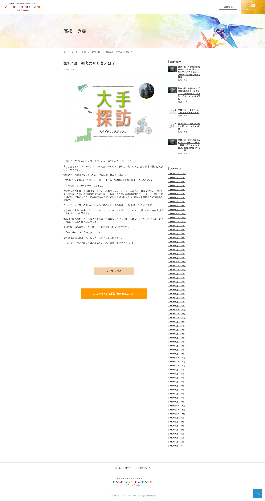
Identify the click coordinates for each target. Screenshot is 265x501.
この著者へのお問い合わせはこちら (114, 293)
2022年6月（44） (176, 246)
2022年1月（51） (176, 226)
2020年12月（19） (177, 174)
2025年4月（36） (176, 382)
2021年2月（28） (176, 182)
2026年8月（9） (176, 446)
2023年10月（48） (177, 310)
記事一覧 (96, 52)
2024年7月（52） (176, 346)
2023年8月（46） (176, 302)
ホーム (66, 52)
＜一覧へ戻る (114, 271)
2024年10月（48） (177, 358)
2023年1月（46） (176, 274)
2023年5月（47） (176, 290)
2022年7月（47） (176, 250)
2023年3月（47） (176, 282)
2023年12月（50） (177, 318)
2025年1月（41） (176, 370)
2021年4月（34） (176, 190)
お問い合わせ (144, 468)
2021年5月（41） (176, 194)
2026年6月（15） (176, 438)
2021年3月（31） (176, 186)
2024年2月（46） (176, 326)
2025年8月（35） (176, 398)
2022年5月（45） (176, 242)
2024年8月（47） (176, 350)
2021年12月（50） (177, 222)
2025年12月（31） (177, 414)
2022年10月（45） (177, 262)
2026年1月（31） (176, 418)
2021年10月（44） (177, 214)
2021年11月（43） (177, 218)
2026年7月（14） (176, 442)
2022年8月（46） (176, 254)
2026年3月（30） (176, 426)
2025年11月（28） (177, 410)
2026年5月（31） (176, 434)
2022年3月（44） (176, 234)
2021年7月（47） (176, 202)
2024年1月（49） (176, 322)
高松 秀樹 (81, 52)
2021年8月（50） (176, 206)
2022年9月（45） (176, 258)
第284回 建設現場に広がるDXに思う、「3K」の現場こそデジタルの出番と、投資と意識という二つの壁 (189, 145)
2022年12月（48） (177, 270)
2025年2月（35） (176, 374)
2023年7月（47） (176, 298)
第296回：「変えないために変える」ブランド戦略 (189, 126)
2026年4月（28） (176, 430)
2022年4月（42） (176, 238)
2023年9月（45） (176, 306)
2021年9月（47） (176, 210)
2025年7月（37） (176, 394)
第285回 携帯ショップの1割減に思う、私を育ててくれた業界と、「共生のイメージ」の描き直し (189, 93)
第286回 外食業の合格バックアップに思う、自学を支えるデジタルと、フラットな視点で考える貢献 (189, 72)
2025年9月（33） (176, 402)
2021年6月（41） (176, 198)
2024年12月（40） (177, 366)
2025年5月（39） (176, 386)
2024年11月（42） (177, 362)
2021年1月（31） (176, 178)
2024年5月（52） (176, 338)
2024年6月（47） (176, 342)
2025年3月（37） (176, 378)
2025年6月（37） (176, 390)
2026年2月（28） (176, 422)
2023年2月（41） (176, 278)
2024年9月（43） (176, 354)
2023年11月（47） (177, 314)
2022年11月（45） (177, 266)
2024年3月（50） (176, 330)
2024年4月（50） (176, 334)
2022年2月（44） (176, 230)
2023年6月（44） (176, 294)
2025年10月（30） (177, 406)
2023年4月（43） (176, 286)
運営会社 (228, 7)
